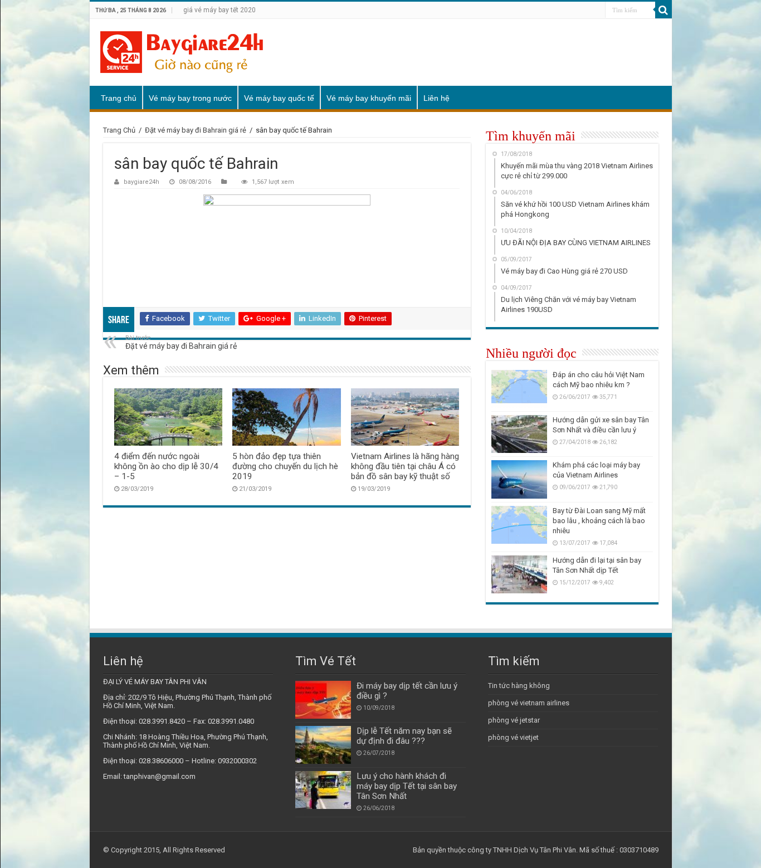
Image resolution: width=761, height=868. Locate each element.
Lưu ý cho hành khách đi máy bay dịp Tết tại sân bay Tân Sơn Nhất (407, 786)
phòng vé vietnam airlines (528, 703)
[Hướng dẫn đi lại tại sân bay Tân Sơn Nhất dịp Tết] (519, 574)
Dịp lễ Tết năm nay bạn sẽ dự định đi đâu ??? (404, 736)
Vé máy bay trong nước (190, 98)
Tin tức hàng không (519, 685)
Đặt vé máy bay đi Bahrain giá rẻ (195, 130)
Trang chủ (118, 98)
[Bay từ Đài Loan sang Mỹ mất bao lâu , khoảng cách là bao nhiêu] (519, 525)
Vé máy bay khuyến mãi (368, 98)
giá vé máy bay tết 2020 (219, 10)
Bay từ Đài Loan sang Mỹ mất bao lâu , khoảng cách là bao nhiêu (599, 520)
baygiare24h (141, 182)
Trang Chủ (119, 130)
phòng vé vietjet (513, 737)
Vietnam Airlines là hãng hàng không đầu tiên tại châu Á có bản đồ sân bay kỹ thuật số (405, 466)
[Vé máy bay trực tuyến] (181, 52)
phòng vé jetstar (514, 720)
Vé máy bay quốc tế (279, 98)
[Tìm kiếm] (663, 10)
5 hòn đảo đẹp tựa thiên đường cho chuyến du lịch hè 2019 (285, 466)
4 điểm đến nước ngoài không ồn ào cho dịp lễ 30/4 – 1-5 (166, 466)
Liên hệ (436, 98)
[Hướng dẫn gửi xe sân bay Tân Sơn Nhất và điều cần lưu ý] (519, 434)
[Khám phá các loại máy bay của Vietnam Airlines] (519, 479)
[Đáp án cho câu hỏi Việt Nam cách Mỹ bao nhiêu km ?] (519, 389)
